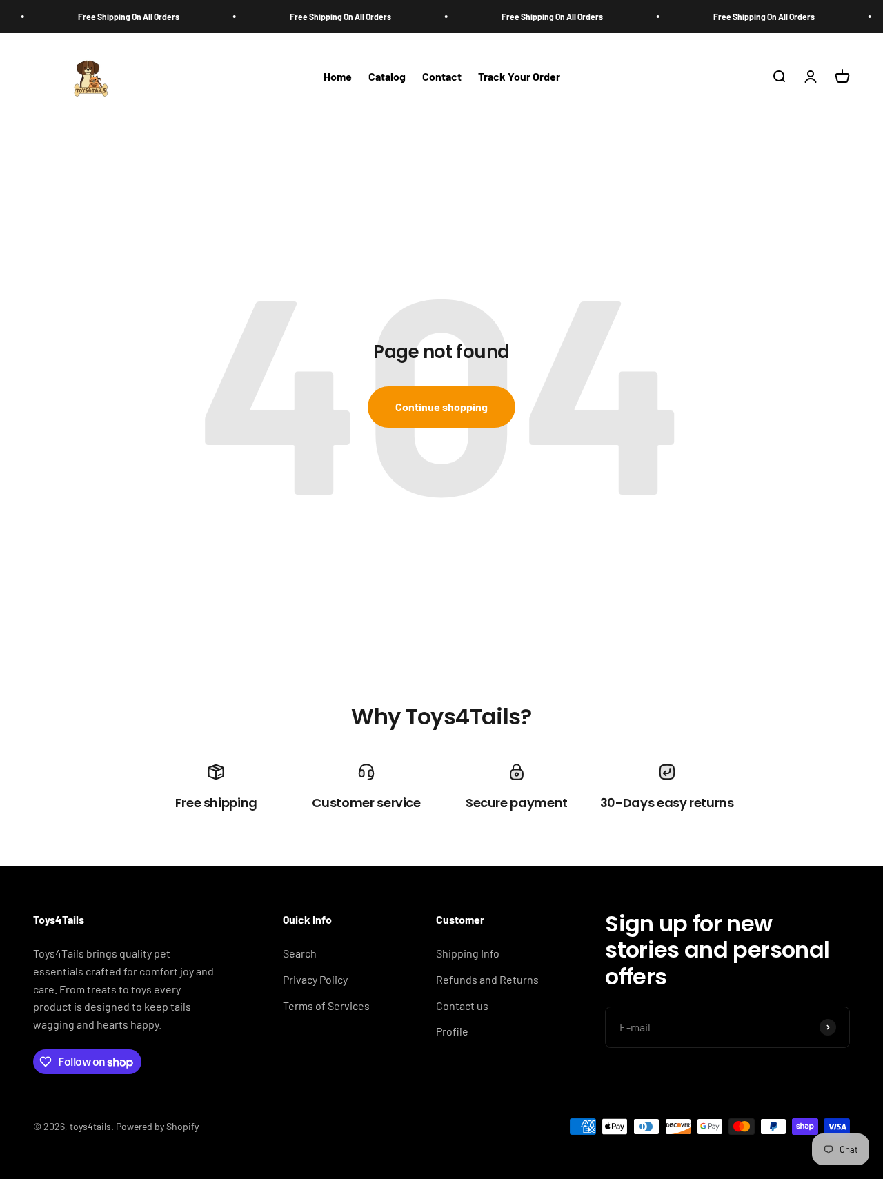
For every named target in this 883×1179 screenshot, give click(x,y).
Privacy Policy (315, 979)
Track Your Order (519, 76)
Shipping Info (467, 953)
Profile (452, 1031)
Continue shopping (441, 406)
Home (338, 76)
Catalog (387, 76)
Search (300, 953)
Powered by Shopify (157, 1126)
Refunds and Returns (487, 979)
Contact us (462, 1005)
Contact (442, 76)
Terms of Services (326, 1005)
